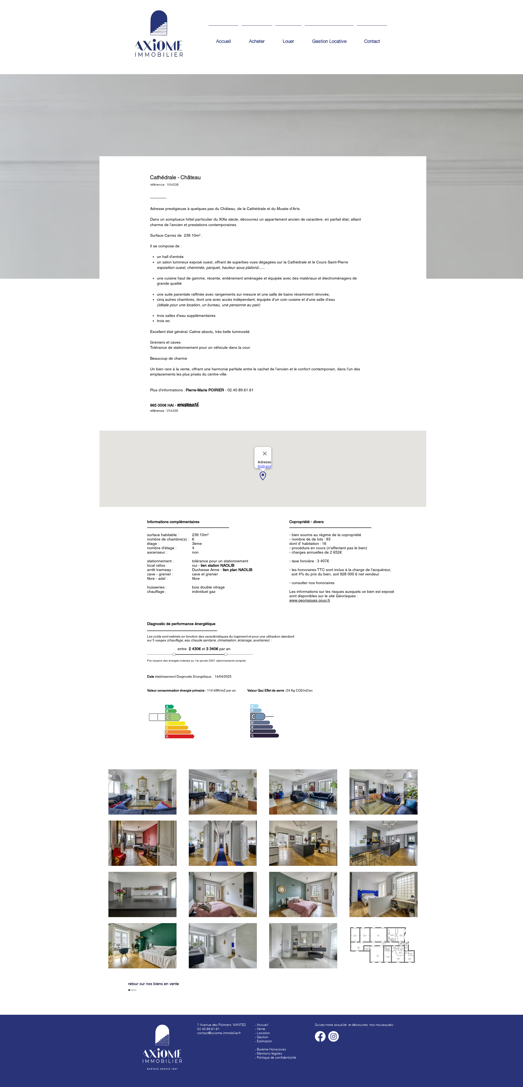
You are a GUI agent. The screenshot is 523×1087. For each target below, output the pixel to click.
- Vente (260, 1029)
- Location (262, 1033)
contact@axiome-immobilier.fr (219, 1033)
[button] (263, 1041)
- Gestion (261, 1037)
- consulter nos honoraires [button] (312, 583)
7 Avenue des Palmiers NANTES (221, 1025)
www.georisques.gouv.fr (309, 600)
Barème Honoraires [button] (271, 1049)
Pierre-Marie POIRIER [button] (205, 390)
